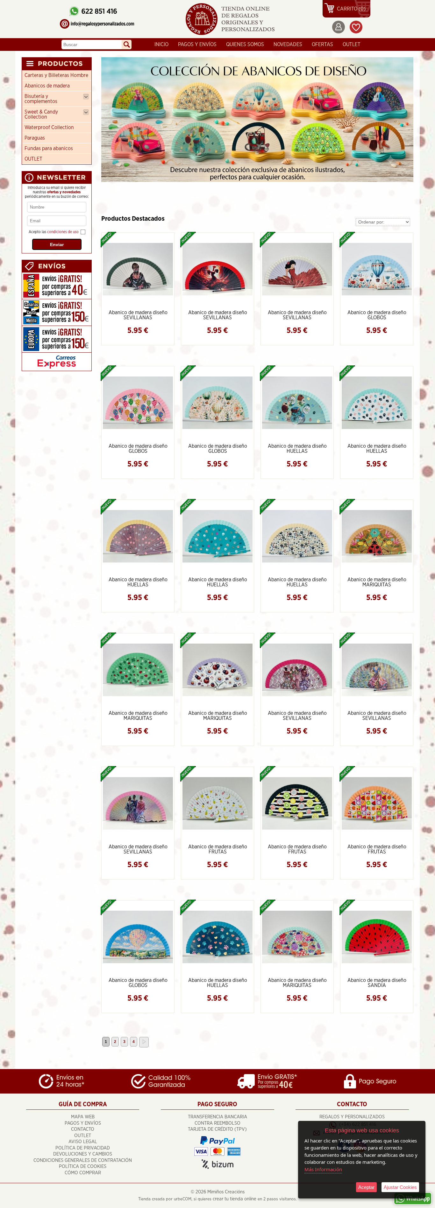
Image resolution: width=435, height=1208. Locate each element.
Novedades (288, 44)
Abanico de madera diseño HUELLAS (297, 449)
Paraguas (35, 138)
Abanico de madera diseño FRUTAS (217, 849)
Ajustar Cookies (400, 1187)
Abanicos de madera (47, 85)
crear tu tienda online (234, 1199)
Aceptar (366, 1187)
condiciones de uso (63, 232)
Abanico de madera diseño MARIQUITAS (376, 582)
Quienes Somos (245, 44)
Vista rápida (138, 268)
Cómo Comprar (83, 1172)
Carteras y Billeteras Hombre (56, 75)
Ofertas (322, 44)
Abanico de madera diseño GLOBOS (376, 315)
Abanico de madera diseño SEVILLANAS (138, 315)
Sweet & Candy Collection (41, 114)
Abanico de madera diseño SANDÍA (376, 983)
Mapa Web (83, 1117)
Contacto (82, 1129)
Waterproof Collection (49, 127)
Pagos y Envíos (197, 44)
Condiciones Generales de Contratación (82, 1160)
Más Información (323, 1169)
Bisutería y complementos (41, 99)
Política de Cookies (82, 1166)
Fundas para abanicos (49, 148)
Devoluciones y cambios (82, 1154)
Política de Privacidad (82, 1148)
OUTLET (351, 44)
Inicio (161, 44)
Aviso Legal (82, 1141)
